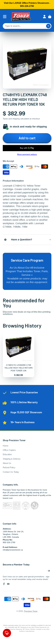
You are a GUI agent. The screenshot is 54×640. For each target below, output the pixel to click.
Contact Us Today (11, 472)
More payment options (27, 154)
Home (5, 446)
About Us (7, 463)
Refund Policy (9, 467)
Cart (49, 16)
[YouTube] (8, 584)
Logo (21, 16)
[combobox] (27, 26)
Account (44, 16)
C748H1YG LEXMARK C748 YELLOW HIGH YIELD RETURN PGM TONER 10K (18, 354)
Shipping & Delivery (11, 459)
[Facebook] (4, 584)
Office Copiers (9, 450)
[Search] (48, 26)
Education (7, 454)
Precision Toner (31, 611)
